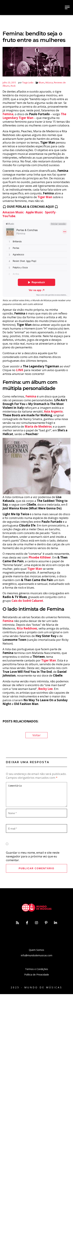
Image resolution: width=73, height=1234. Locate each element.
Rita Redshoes (27, 628)
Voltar (36, 735)
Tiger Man (45, 197)
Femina (8, 114)
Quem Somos (36, 950)
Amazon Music (13, 212)
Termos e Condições (36, 969)
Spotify (50, 212)
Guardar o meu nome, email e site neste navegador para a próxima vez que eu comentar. (32, 856)
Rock (13, 85)
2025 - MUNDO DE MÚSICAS (36, 987)
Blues (41, 82)
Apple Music (34, 212)
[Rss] (17, 923)
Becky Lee (45, 689)
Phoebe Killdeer (40, 557)
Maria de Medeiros (38, 426)
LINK (19, 370)
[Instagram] (36, 923)
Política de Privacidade (36, 974)
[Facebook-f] (27, 923)
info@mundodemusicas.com (36, 955)
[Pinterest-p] (46, 923)
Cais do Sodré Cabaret (27, 601)
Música (49, 82)
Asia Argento (53, 411)
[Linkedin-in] (55, 923)
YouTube (9, 216)
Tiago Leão (27, 82)
